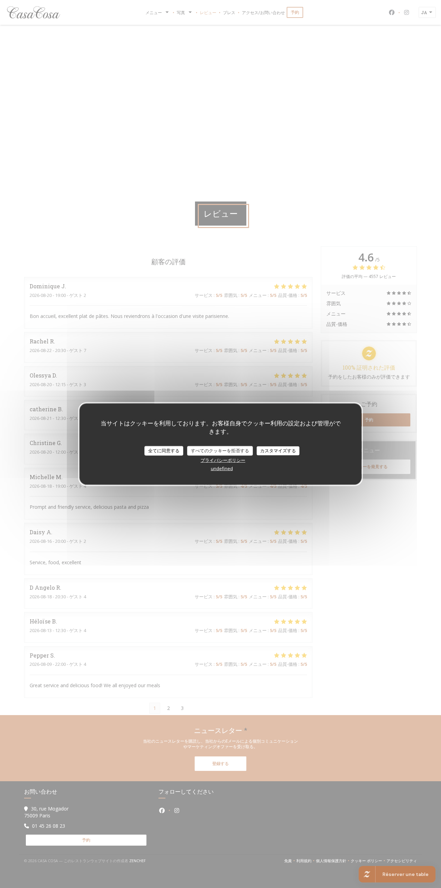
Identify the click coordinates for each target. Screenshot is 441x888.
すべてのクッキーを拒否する (220, 450)
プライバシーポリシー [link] (223, 460)
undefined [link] (222, 468)
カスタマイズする (278, 450)
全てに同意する (164, 450)
